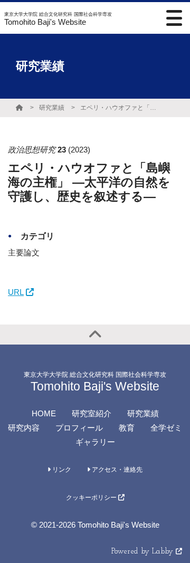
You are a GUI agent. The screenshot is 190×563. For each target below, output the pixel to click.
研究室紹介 (91, 413)
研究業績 (51, 107)
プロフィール (79, 427)
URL (16, 292)
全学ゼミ (166, 427)
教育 (127, 427)
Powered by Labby (143, 552)
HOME (44, 413)
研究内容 (24, 427)
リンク (61, 469)
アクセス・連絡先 (116, 469)
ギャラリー (95, 441)
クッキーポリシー (92, 497)
